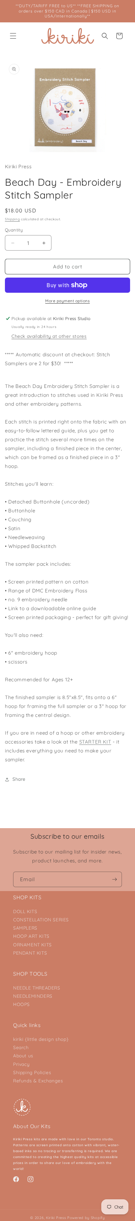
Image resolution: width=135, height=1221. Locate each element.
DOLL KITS (25, 911)
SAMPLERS (25, 928)
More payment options (67, 300)
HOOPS (21, 1004)
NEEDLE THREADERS (36, 988)
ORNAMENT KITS (32, 945)
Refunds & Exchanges (38, 1081)
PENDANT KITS (30, 953)
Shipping (12, 219)
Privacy (21, 1064)
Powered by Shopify (86, 1217)
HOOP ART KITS (31, 936)
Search (21, 1047)
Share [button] (19, 779)
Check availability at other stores (49, 336)
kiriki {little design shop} (40, 1039)
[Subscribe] (114, 879)
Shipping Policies (32, 1072)
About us (23, 1056)
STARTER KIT (95, 742)
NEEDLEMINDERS (32, 996)
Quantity (14, 229)
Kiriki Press (56, 1217)
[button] (13, 36)
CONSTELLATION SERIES (41, 920)
